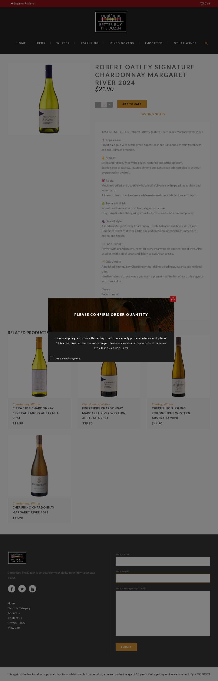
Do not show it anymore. (67, 358)
